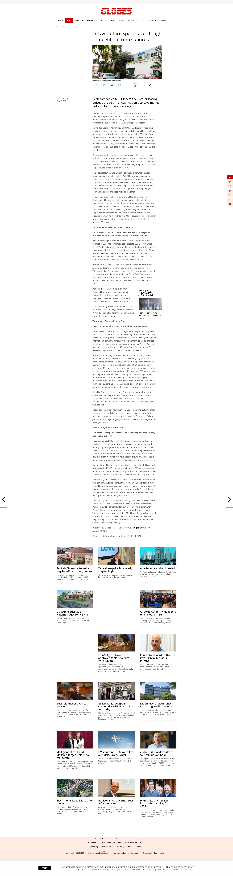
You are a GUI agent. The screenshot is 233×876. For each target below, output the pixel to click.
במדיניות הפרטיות (172, 869)
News (69, 20)
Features (91, 20)
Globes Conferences (107, 843)
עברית (142, 843)
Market (132, 839)
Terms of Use (106, 846)
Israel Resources (131, 843)
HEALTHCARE (132, 20)
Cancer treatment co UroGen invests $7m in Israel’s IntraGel (158, 658)
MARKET (101, 20)
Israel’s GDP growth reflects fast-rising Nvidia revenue (157, 705)
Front (60, 20)
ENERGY (121, 20)
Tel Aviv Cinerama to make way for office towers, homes (74, 570)
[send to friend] (143, 85)
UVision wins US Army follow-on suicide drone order (116, 753)
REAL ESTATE (152, 20)
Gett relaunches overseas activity (72, 705)
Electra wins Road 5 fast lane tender (74, 802)
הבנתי (44, 868)
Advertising (93, 846)
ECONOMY (111, 20)
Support (138, 846)
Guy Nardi (61, 100)
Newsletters (92, 843)
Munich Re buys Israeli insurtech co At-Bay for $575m (154, 803)
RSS (119, 843)
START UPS (163, 20)
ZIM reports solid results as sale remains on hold (156, 753)
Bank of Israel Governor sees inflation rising (115, 802)
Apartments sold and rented (157, 568)
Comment (79, 20)
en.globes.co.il (139, 527)
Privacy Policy (119, 846)
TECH (142, 20)
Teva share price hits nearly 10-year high (115, 570)
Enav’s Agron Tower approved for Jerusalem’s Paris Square (113, 658)
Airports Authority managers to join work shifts (158, 613)
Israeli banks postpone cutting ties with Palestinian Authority (115, 706)
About (129, 846)
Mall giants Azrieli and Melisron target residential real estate (73, 755)
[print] (135, 85)
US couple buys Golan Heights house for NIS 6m (72, 613)
